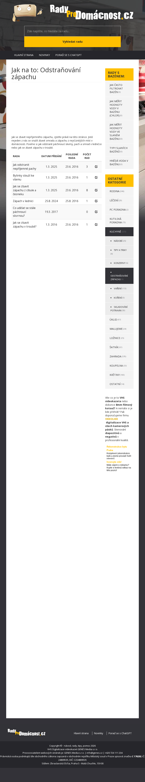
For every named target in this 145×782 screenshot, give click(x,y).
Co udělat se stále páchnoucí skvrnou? (24, 212)
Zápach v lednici (23, 201)
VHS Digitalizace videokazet (62, 749)
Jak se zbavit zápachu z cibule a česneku (24, 190)
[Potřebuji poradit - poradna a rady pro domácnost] (72, 13)
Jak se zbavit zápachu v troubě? (24, 224)
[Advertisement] (56, 110)
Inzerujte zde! (114, 462)
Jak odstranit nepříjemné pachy (24, 167)
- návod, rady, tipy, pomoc (76, 745)
